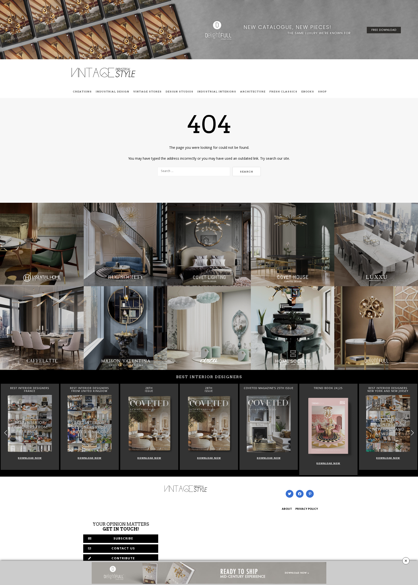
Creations (82, 91)
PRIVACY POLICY (306, 509)
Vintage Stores (147, 91)
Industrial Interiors (216, 91)
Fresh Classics (283, 91)
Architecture (253, 91)
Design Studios (180, 91)
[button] (412, 432)
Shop (322, 91)
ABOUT (287, 509)
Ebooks (307, 91)
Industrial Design (112, 91)
